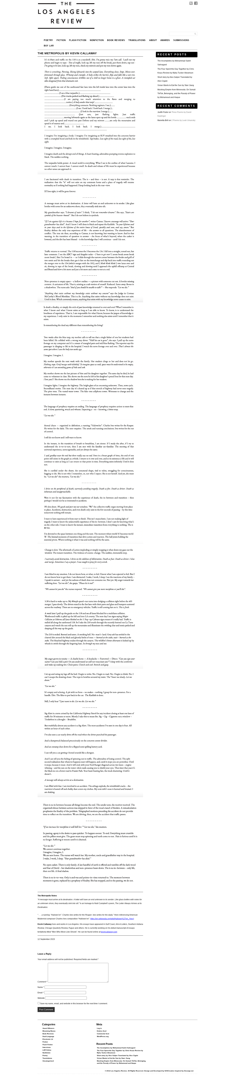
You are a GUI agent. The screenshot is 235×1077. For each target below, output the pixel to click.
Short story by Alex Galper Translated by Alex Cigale (117, 1055)
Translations (137, 40)
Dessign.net (188, 1071)
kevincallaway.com (109, 932)
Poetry (48, 40)
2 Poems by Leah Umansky (183, 120)
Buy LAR (49, 45)
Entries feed (101, 1031)
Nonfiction (97, 40)
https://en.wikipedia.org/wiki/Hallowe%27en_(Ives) (112, 919)
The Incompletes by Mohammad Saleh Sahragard (116, 1048)
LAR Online (47, 1050)
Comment (42, 982)
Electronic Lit (48, 1039)
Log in (99, 1028)
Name (41, 987)
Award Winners (48, 1028)
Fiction (61, 40)
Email (41, 993)
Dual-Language (48, 1036)
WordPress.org (103, 1036)
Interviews (47, 1047)
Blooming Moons (49, 1031)
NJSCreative (169, 1071)
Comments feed (103, 1034)
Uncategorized (48, 1061)
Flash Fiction (77, 40)
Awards (165, 40)
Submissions (181, 40)
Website (41, 998)
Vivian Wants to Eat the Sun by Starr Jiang (175, 85)
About (153, 40)
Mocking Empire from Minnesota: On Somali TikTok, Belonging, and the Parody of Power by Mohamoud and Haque (176, 93)
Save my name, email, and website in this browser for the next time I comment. (74, 1003)
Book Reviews (116, 40)
